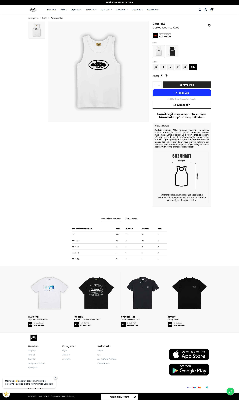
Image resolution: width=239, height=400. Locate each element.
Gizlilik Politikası (103, 363)
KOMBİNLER (120, 9)
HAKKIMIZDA (152, 9)
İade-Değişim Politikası (106, 359)
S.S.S (98, 355)
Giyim (44, 18)
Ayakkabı (66, 359)
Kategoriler (33, 18)
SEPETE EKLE (187, 84)
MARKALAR (136, 9)
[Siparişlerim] (205, 9)
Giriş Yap (32, 350)
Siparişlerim (33, 367)
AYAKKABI (90, 9)
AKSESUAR (105, 9)
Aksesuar (66, 355)
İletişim (100, 350)
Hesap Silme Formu (36, 363)
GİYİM (62, 9)
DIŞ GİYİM (75, 9)
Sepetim (31, 359)
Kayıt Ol (31, 355)
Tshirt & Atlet (57, 18)
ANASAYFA (51, 9)
